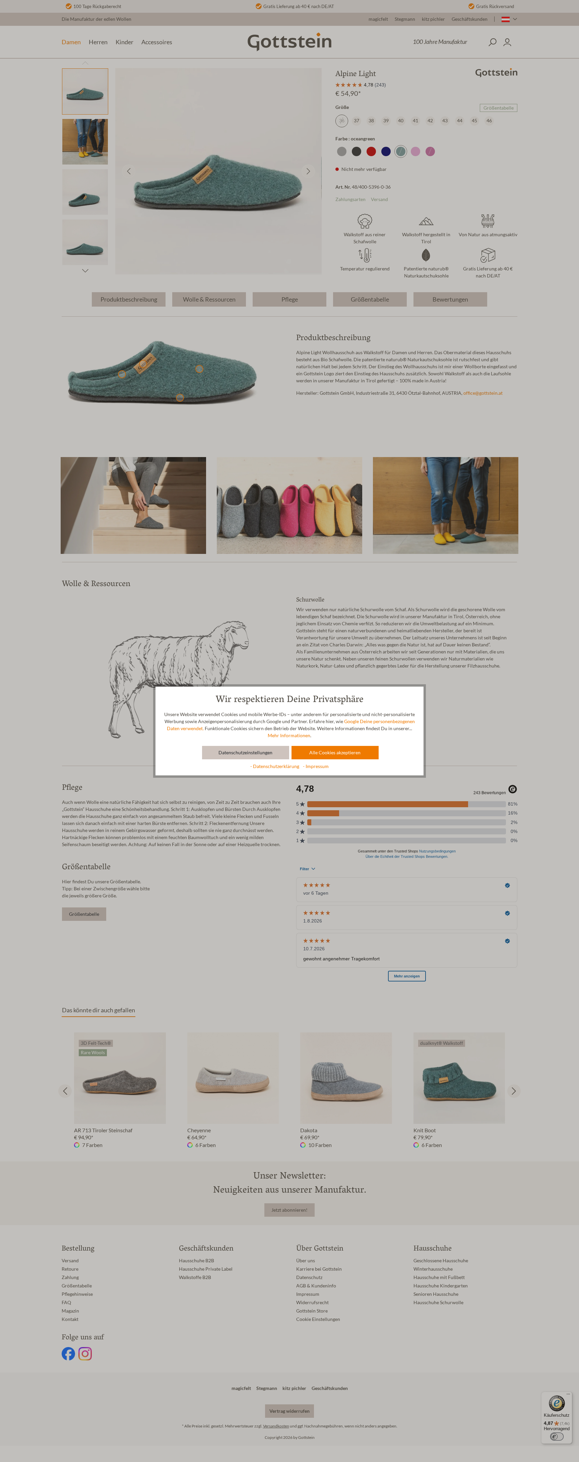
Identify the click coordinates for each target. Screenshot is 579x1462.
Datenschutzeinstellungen (245, 752)
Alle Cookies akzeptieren (335, 752)
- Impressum (316, 766)
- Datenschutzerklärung (275, 766)
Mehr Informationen (289, 735)
